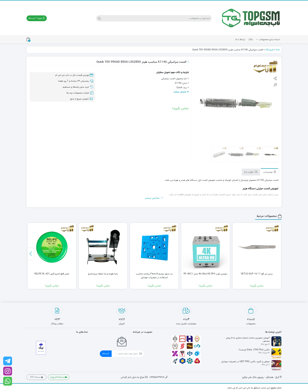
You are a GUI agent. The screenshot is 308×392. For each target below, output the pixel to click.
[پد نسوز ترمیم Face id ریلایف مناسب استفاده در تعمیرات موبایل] (154, 247)
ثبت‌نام (105, 353)
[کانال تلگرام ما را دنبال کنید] (7, 361)
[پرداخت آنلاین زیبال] (41, 348)
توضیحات (268, 172)
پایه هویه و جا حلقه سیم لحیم (103, 273)
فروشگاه (269, 49)
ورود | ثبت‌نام (35, 18)
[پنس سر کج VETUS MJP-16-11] (256, 247)
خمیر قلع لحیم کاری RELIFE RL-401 (51, 273)
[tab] (269, 172)
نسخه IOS (35, 377)
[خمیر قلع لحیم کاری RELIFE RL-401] (51, 247)
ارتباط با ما (240, 39)
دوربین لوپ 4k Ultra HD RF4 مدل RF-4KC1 (205, 273)
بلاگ (250, 39)
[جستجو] (99, 18)
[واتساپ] (7, 381)
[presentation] (30, 254)
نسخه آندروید (57, 377)
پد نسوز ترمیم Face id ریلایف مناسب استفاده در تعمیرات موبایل (154, 275)
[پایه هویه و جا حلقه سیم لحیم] (103, 247)
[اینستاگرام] (7, 371)
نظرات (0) (249, 172)
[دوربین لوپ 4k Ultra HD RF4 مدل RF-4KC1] (205, 247)
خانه (278, 49)
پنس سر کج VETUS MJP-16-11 (257, 273)
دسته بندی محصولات (269, 39)
